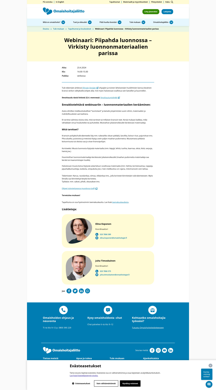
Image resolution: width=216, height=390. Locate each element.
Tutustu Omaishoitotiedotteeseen (148, 327)
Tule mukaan (135, 22)
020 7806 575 (105, 271)
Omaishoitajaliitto (160, 22)
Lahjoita (167, 11)
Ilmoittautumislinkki (110, 97)
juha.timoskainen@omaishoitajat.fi (114, 275)
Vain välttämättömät (106, 383)
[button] (210, 365)
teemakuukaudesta (120, 202)
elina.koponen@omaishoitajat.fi (113, 238)
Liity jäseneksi (150, 11)
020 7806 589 (105, 234)
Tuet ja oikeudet (80, 22)
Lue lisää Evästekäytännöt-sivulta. (84, 375)
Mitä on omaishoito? (51, 22)
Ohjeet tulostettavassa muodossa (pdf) (80, 188)
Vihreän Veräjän (90, 88)
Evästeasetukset (82, 383)
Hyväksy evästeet (130, 383)
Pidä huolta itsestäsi (108, 22)
